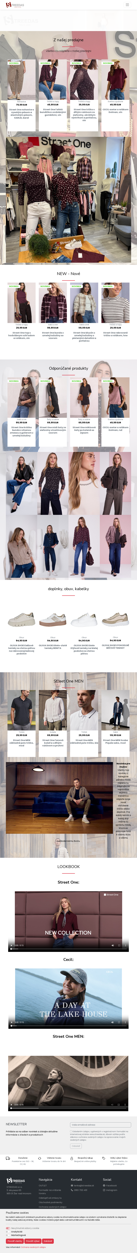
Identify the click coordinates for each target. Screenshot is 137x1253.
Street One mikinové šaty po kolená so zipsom (84, 430)
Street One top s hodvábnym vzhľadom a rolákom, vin (21, 335)
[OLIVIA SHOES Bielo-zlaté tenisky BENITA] (53, 617)
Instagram (111, 1190)
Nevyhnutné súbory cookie (25, 1228)
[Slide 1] (59, 27)
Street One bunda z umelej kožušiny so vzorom (53, 335)
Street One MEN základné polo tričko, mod (21, 743)
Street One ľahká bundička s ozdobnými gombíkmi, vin (53, 112)
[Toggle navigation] (127, 4)
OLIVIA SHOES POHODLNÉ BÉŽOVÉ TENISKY (115, 647)
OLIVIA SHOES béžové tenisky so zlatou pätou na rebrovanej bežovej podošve (21, 649)
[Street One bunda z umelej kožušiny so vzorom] (53, 303)
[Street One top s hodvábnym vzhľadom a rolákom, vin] (21, 303)
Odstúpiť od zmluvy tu (50, 1197)
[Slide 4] (73, 27)
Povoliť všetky (15, 1241)
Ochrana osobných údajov (33, 1247)
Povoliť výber (33, 1241)
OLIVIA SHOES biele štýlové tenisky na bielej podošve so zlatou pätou (84, 649)
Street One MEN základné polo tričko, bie (84, 741)
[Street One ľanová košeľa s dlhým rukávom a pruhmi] (53, 710)
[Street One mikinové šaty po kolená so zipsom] (84, 397)
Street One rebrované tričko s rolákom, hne (115, 334)
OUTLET (43, 1185)
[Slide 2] (64, 27)
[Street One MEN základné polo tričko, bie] (84, 710)
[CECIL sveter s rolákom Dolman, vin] (115, 79)
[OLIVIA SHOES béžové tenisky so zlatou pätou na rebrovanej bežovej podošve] (21, 617)
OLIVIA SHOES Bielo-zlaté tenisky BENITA (53, 647)
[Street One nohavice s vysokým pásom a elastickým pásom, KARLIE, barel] (21, 79)
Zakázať (48, 1241)
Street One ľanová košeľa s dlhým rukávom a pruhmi (52, 743)
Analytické (16, 1231)
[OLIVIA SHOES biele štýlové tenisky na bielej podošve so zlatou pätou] (84, 617)
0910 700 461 (80, 1190)
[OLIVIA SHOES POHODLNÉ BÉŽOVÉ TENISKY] (115, 617)
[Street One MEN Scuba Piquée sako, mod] (115, 710)
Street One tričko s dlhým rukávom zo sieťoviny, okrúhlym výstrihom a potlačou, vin (84, 115)
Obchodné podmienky (50, 1202)
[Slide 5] (78, 27)
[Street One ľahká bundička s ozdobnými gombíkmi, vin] (53, 79)
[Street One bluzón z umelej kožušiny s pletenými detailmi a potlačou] (84, 303)
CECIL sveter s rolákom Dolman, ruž (115, 429)
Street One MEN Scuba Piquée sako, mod (115, 741)
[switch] (8, 1232)
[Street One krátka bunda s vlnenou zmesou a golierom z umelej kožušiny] (21, 397)
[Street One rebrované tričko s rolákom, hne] (115, 303)
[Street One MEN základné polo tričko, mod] (21, 710)
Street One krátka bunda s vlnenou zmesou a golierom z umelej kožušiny (21, 431)
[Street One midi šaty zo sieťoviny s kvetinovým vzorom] (53, 397)
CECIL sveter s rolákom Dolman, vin (115, 111)
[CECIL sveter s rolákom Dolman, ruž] (115, 397)
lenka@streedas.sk (84, 1185)
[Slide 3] (68, 27)
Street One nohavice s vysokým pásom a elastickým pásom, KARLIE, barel (21, 114)
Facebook (111, 1185)
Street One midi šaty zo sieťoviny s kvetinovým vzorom (53, 430)
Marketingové (18, 1235)
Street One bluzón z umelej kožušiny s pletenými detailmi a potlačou (84, 337)
